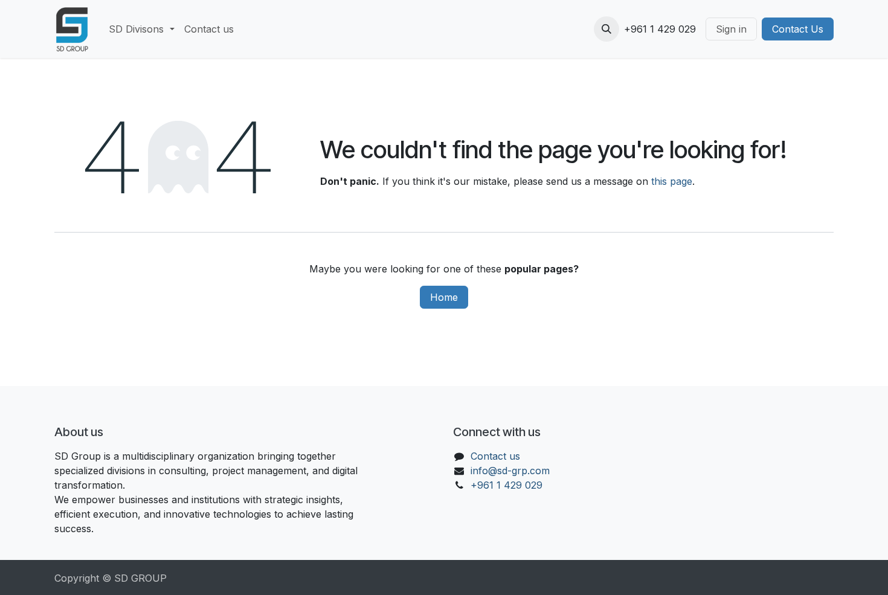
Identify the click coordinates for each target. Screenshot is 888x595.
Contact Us (797, 29)
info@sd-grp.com (510, 471)
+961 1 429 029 (506, 485)
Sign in (731, 29)
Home (444, 297)
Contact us (495, 456)
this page (671, 181)
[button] (606, 29)
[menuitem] (141, 29)
